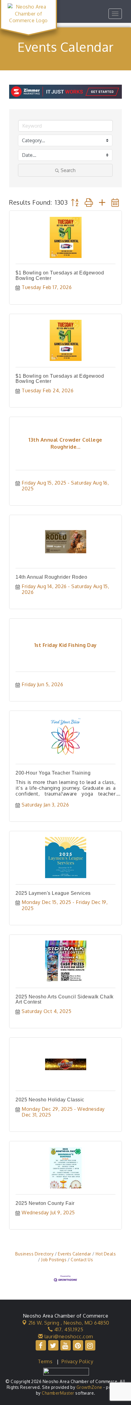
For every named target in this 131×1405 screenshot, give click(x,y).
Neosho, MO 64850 (68, 1323)
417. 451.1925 (68, 1329)
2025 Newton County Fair (45, 1203)
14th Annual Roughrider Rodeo (51, 577)
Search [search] (68, 170)
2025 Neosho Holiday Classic (50, 1099)
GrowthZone (89, 1387)
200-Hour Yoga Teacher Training (53, 772)
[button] (75, 202)
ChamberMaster (58, 1393)
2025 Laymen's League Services (53, 893)
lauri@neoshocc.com (68, 1336)
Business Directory (34, 1253)
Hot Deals (106, 1253)
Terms (45, 1361)
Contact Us (82, 1259)
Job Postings (53, 1259)
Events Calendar (74, 1253)
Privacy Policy (77, 1361)
